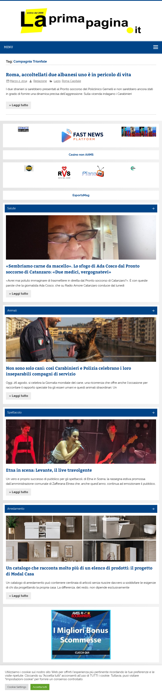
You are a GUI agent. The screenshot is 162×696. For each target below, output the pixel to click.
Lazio (57, 81)
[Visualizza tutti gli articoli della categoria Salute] (153, 208)
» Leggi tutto (18, 105)
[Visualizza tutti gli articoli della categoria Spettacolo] (153, 413)
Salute (11, 208)
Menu (8, 47)
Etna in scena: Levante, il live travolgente (49, 470)
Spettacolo (14, 412)
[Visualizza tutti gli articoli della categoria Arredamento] (153, 509)
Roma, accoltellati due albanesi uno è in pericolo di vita (68, 74)
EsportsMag (81, 195)
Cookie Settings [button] (16, 687)
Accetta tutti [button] (40, 687)
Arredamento (15, 508)
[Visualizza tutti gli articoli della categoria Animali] (153, 311)
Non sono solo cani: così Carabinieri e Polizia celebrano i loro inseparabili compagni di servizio (68, 371)
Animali (12, 310)
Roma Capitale (71, 81)
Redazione (40, 81)
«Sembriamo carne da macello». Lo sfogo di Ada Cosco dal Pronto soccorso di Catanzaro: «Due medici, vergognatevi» (72, 269)
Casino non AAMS (81, 154)
